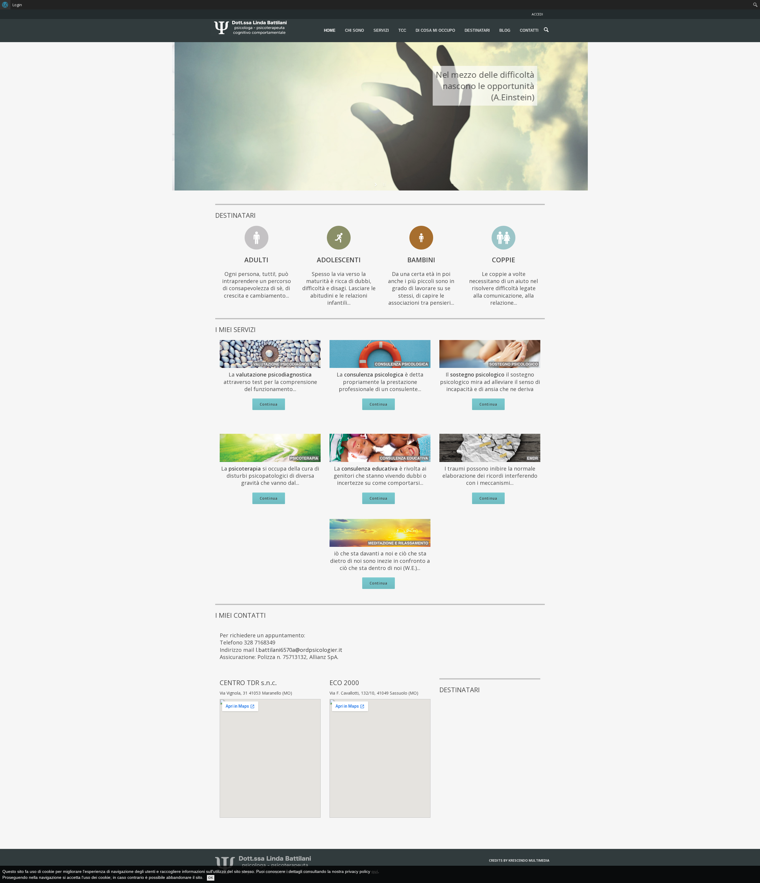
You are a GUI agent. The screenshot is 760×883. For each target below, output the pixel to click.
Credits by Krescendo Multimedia (519, 860)
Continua (269, 404)
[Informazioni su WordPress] (5, 4)
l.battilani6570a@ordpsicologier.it (299, 649)
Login (17, 4)
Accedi (537, 14)
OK (210, 877)
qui (374, 871)
